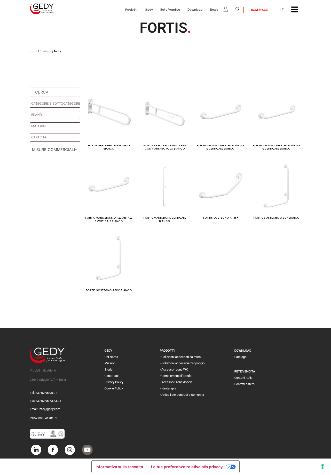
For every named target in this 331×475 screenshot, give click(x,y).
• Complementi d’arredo (175, 376)
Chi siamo (111, 357)
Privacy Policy (113, 382)
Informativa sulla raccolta (119, 466)
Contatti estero (244, 384)
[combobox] (55, 149)
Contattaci (259, 10)
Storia (108, 369)
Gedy (149, 10)
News (214, 10)
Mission (109, 363)
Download (195, 10)
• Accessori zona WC (174, 369)
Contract (45, 51)
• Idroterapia (168, 388)
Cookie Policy (113, 388)
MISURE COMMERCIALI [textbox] (53, 149)
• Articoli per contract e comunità (182, 394)
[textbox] (56, 103)
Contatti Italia (243, 378)
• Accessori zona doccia (176, 382)
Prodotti (131, 10)
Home (33, 51)
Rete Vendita (170, 10)
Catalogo (240, 357)
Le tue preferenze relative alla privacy (187, 466)
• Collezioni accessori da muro (180, 357)
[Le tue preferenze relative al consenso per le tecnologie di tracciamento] (322, 466)
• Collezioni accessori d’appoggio (182, 363)
